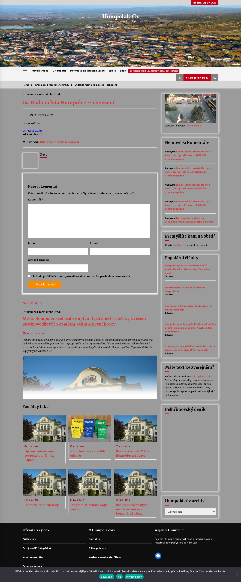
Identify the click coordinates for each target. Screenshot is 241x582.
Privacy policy (134, 576)
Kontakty (94, 538)
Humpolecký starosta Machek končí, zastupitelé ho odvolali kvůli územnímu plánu (187, 155)
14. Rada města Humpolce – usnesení (69, 102)
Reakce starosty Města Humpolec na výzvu (133, 453)
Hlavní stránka (40, 70)
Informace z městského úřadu (87, 70)
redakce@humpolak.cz (201, 376)
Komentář (35, 199)
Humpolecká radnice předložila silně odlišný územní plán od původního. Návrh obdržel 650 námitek (190, 328)
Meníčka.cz (178, 245)
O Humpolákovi (97, 548)
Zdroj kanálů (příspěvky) (37, 548)
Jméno (32, 243)
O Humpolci (59, 70)
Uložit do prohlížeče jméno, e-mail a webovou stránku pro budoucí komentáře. (81, 276)
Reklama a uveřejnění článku (105, 557)
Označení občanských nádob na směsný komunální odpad (132, 509)
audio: (149, 70)
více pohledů (194, 125)
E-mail (94, 243)
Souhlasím (106, 576)
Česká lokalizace (32, 566)
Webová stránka (38, 259)
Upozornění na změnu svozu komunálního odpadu (41, 456)
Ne (119, 576)
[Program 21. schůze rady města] (89, 482)
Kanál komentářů (33, 557)
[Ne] (236, 574)
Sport (112, 70)
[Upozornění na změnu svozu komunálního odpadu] (44, 428)
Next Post (30, 303)
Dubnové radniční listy (42, 505)
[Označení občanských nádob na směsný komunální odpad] (135, 482)
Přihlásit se (29, 538)
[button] (179, 77)
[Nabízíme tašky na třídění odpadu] (89, 428)
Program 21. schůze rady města (88, 507)
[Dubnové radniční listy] (44, 482)
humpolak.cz (120, 16)
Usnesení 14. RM (33, 130)
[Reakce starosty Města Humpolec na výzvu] (135, 428)
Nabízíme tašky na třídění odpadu (89, 453)
